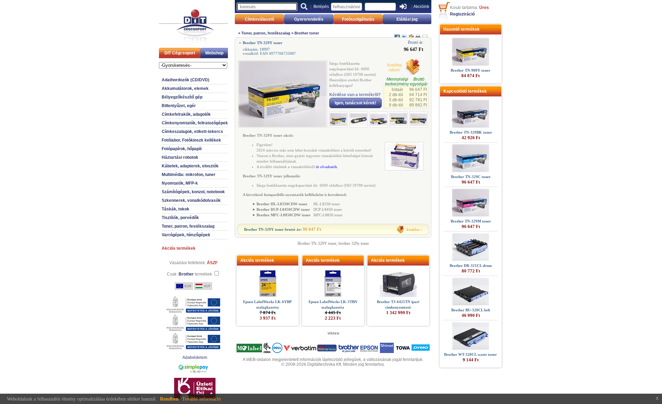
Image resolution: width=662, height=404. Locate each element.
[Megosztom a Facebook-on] (397, 34)
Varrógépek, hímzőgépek (186, 234)
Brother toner (306, 33)
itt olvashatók (326, 167)
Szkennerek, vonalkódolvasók (191, 200)
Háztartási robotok (180, 157)
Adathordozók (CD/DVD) (185, 79)
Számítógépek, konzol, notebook (193, 191)
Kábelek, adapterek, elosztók (190, 166)
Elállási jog (407, 19)
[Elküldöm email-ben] (424, 34)
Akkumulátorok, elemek (185, 88)
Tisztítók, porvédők (180, 217)
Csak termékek (189, 274)
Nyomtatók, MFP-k (180, 183)
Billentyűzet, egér (179, 105)
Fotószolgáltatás (358, 19)
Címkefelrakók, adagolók (186, 114)
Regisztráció (462, 14)
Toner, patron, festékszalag (188, 226)
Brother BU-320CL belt (470, 310)
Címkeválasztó (259, 19)
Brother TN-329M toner (471, 221)
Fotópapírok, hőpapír (182, 148)
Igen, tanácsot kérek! (355, 103)
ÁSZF (212, 262)
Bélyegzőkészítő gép (182, 97)
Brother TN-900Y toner (470, 70)
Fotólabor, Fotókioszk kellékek (191, 140)
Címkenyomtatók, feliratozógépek (195, 123)
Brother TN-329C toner (471, 177)
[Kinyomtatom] (417, 34)
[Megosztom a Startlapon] (411, 34)
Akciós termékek (178, 248)
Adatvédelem (194, 357)
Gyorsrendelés (308, 19)
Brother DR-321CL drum (471, 265)
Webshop (214, 53)
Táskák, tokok (175, 209)
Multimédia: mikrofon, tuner (188, 174)
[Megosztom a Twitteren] (404, 34)
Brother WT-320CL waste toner (470, 354)
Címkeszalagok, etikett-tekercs (192, 131)
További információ (201, 399)
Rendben (169, 399)
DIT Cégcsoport (179, 53)
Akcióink (421, 6)
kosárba (413, 229)
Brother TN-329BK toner (471, 132)
